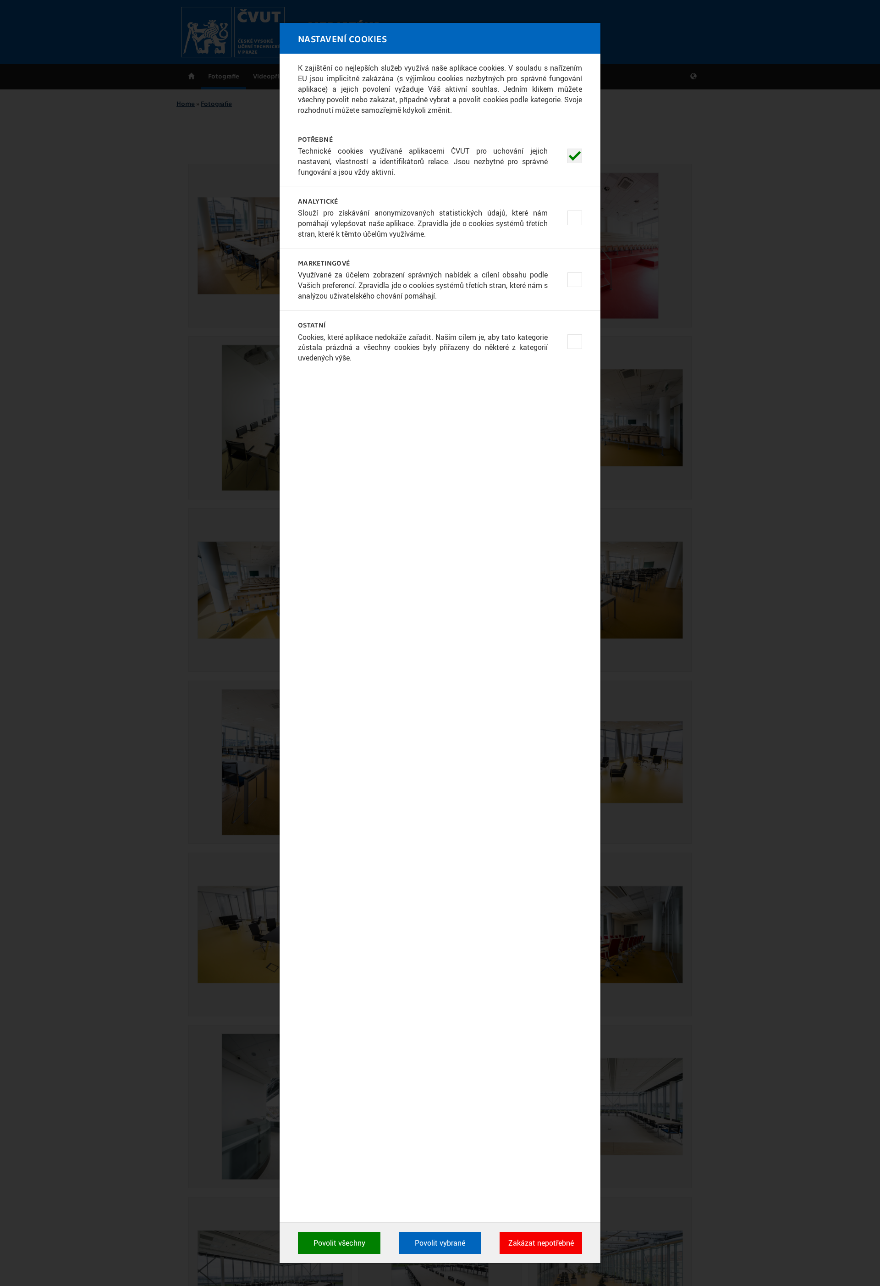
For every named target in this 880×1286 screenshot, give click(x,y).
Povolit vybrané (440, 1243)
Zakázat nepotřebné (541, 1243)
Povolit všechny (339, 1243)
